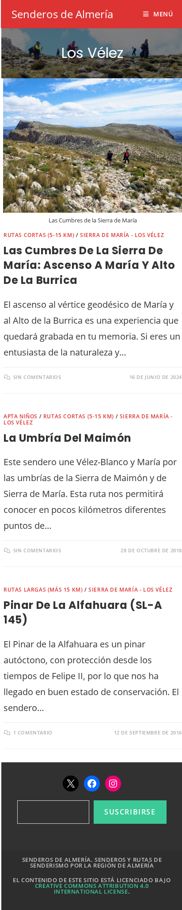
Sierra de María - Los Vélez (122, 235)
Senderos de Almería (62, 14)
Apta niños (21, 416)
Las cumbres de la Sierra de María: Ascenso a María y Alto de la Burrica (89, 265)
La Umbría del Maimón (68, 438)
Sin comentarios (37, 377)
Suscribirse (130, 812)
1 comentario (33, 732)
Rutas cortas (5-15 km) (39, 235)
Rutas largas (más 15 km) (43, 589)
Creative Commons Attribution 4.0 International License (92, 888)
